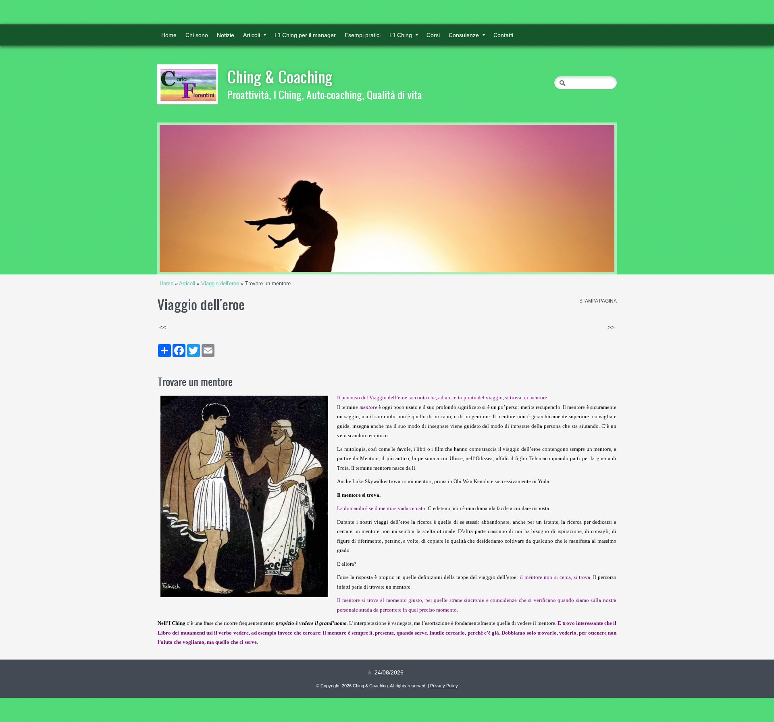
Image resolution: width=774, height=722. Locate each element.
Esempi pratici (363, 35)
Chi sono (196, 35)
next (591, 198)
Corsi (433, 35)
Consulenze (464, 35)
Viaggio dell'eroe (220, 283)
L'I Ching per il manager (305, 35)
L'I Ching (400, 35)
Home (169, 35)
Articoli (251, 35)
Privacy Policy (444, 685)
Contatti (503, 35)
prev (182, 198)
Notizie (225, 35)
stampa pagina (598, 301)
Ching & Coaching (280, 76)
